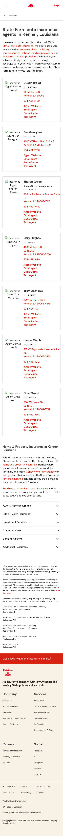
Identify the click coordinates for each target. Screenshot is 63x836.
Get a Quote (31, 113)
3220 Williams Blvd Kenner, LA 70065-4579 (37, 302)
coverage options (27, 49)
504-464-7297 (32, 309)
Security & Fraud (43, 786)
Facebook (38, 751)
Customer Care (12, 530)
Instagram (38, 763)
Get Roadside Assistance (45, 706)
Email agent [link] (30, 109)
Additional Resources (15, 547)
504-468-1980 (32, 259)
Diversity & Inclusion (11, 757)
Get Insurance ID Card (43, 730)
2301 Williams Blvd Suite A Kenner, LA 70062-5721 (37, 406)
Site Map (40, 793)
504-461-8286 (32, 150)
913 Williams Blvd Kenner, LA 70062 (34, 94)
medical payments (42, 53)
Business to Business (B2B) (14, 718)
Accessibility (25, 793)
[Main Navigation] (6, 5)
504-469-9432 (32, 206)
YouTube (37, 774)
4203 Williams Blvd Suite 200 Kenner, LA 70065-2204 (37, 251)
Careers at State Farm (12, 751)
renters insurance (13, 478)
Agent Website (32, 106)
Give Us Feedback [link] (10, 724)
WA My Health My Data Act (14, 801)
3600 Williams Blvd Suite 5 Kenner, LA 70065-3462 (39, 143)
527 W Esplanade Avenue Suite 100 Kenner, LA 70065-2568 (41, 353)
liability (45, 49)
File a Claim (39, 701)
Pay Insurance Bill (41, 712)
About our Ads (9, 786)
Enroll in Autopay (41, 718)
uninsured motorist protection (20, 56)
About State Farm (10, 706)
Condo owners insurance (40, 471)
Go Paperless (40, 724)
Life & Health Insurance (16, 514)
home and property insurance (20, 464)
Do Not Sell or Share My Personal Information (22, 813)
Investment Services (15, 522)
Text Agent (30, 116)
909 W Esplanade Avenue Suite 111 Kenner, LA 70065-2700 (42, 198)
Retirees (6, 763)
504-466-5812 (31, 361)
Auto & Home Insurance (17, 505)
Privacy (23, 786)
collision (26, 53)
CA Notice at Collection (12, 807)
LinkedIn (37, 768)
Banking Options (12, 538)
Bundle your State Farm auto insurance (25, 488)
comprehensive (11, 53)
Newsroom (7, 712)
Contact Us (7, 701)
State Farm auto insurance (18, 46)
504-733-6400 (32, 101)
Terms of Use (8, 793)
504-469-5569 (32, 414)
